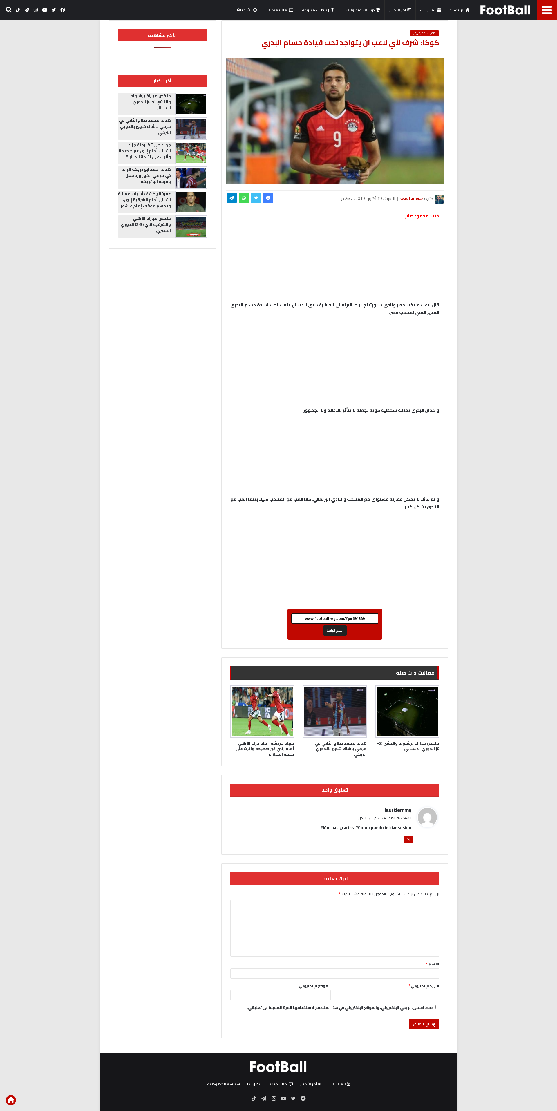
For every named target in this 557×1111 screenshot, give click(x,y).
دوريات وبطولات (361, 9)
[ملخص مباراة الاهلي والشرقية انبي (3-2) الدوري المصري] (191, 226)
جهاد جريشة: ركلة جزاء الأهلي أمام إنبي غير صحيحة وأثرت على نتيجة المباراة (265, 748)
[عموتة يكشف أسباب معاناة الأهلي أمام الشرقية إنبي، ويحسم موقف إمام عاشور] (191, 202)
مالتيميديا (278, 9)
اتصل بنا (254, 1084)
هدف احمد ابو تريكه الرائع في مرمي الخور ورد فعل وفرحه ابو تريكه (146, 175)
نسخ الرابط (335, 630)
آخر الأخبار (398, 9)
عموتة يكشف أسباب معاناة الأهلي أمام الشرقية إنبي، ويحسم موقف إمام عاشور (144, 200)
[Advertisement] (334, 364)
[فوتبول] (505, 10)
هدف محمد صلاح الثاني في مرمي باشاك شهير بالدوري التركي (341, 748)
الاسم (432, 964)
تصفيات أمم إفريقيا (424, 33)
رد (408, 839)
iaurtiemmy (398, 810)
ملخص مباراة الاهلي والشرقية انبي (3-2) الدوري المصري (146, 224)
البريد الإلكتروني (423, 985)
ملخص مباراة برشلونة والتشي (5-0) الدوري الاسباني (408, 745)
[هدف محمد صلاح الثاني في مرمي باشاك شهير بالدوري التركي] (335, 711)
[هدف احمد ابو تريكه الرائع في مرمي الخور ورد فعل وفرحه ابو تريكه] (191, 177)
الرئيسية (457, 9)
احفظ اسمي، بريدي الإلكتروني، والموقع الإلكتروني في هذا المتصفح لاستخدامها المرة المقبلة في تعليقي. (341, 1007)
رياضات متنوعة (315, 9)
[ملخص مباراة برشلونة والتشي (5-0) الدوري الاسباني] (407, 711)
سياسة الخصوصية (223, 1084)
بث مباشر (243, 9)
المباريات (428, 9)
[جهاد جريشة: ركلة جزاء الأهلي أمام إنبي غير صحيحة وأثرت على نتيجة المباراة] (262, 711)
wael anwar (411, 198)
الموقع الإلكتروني (315, 985)
